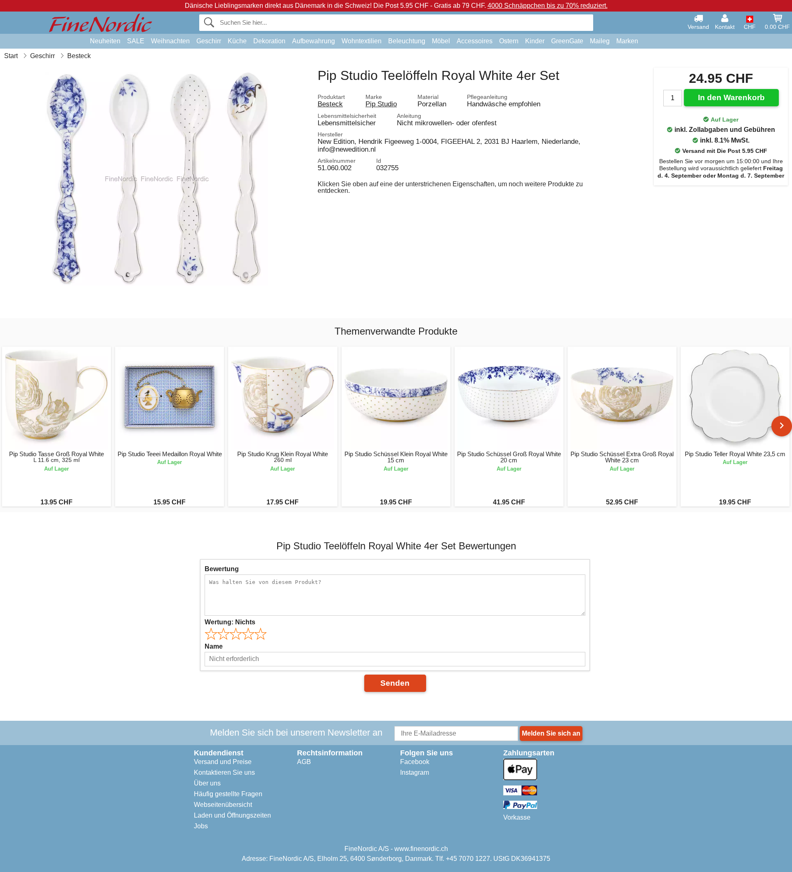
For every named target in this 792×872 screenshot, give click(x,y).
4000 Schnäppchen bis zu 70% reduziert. (548, 5)
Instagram (414, 772)
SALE (135, 41)
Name (214, 646)
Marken (627, 41)
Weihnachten (170, 41)
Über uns (207, 783)
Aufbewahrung (313, 41)
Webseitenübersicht (223, 804)
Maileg (600, 41)
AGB (304, 761)
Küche (237, 41)
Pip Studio (381, 104)
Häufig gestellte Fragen (228, 793)
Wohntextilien (362, 41)
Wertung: (230, 622)
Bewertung (222, 568)
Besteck (330, 104)
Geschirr (208, 41)
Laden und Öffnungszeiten (232, 815)
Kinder (534, 41)
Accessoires (475, 41)
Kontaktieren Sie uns (224, 772)
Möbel (441, 41)
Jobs (201, 826)
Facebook (414, 761)
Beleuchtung (406, 41)
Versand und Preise (223, 761)
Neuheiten (105, 41)
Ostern (509, 41)
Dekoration (269, 41)
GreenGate (567, 41)
